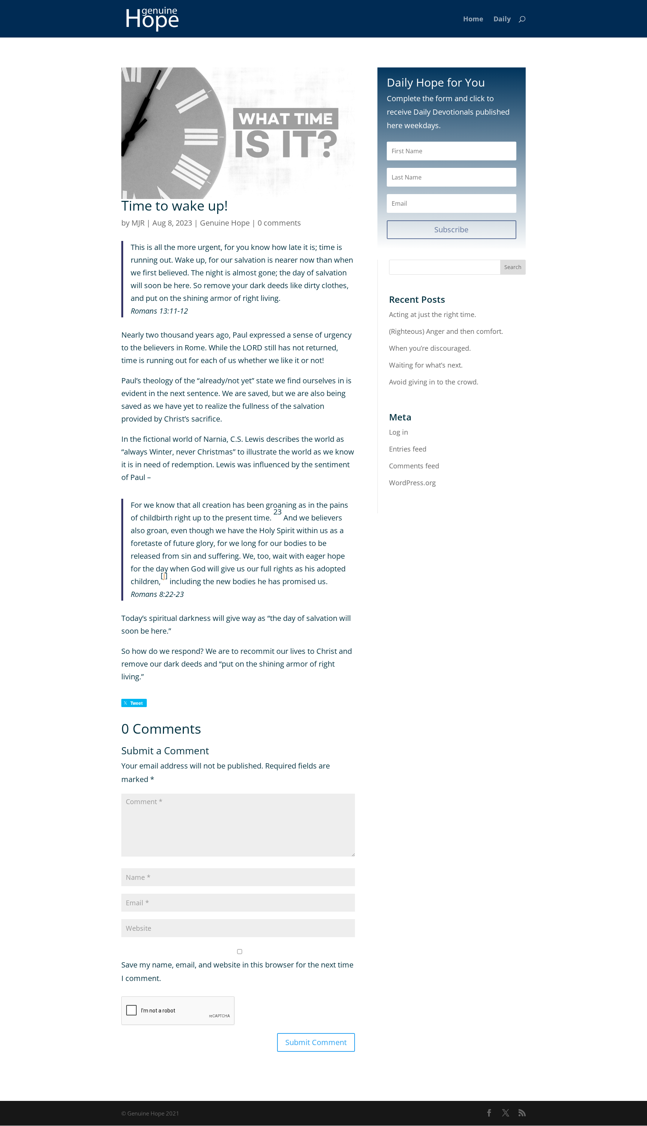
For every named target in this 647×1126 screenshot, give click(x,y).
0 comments (279, 223)
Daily (502, 19)
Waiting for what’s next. (426, 364)
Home (473, 19)
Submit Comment (316, 1042)
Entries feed (407, 448)
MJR (138, 223)
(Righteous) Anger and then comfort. (446, 331)
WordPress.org (412, 482)
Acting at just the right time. (432, 314)
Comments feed (414, 465)
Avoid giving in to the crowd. (434, 381)
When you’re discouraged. (430, 348)
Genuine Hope (225, 223)
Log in (398, 432)
